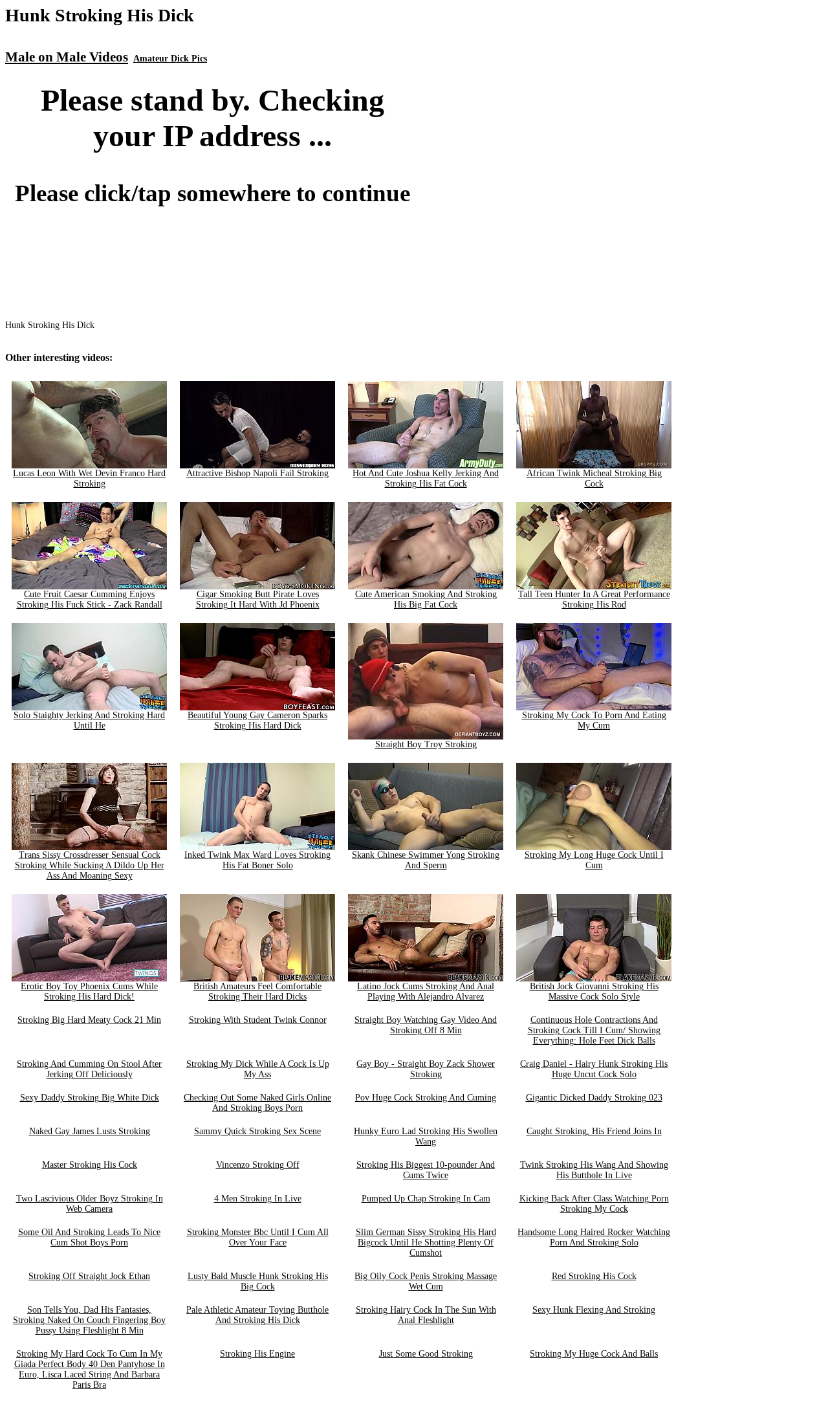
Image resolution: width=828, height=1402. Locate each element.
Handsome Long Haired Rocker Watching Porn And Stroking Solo (594, 1237)
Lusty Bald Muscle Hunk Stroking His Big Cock (258, 1281)
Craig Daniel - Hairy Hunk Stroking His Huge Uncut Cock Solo (594, 1069)
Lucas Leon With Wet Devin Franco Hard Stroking (89, 478)
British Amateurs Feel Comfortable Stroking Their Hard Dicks (257, 991)
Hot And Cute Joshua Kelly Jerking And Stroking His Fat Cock (426, 478)
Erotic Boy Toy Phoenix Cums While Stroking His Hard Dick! (89, 991)
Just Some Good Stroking (426, 1354)
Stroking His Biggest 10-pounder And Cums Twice (425, 1170)
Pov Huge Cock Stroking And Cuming (425, 1097)
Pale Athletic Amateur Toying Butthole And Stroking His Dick (257, 1315)
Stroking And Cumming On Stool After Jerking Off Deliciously (89, 1069)
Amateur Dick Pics (170, 58)
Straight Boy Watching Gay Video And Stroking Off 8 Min (425, 1025)
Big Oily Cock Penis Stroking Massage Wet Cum (425, 1281)
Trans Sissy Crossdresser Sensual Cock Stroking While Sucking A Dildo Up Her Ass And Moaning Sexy (89, 865)
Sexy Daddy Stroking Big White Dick (89, 1097)
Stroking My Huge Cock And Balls (594, 1354)
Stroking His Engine (257, 1354)
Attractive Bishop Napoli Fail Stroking (257, 473)
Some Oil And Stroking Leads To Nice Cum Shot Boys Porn (89, 1237)
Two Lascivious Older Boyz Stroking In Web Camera (89, 1204)
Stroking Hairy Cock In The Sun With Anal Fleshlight (426, 1315)
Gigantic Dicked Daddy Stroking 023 (594, 1097)
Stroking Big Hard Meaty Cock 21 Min (89, 1020)
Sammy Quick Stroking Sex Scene (257, 1131)
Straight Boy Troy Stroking (426, 744)
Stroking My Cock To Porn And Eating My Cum (594, 720)
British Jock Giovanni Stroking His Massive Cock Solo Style (594, 991)
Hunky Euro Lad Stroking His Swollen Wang (425, 1136)
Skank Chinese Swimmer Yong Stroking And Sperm (425, 860)
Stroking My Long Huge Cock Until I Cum (594, 860)
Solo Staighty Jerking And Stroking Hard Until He (89, 720)
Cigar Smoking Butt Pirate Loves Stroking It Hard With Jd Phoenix (258, 599)
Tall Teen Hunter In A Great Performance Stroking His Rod (594, 599)
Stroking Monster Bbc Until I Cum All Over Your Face (258, 1237)
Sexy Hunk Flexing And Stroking (593, 1310)
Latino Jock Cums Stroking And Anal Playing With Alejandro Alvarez (425, 991)
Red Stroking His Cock (594, 1276)
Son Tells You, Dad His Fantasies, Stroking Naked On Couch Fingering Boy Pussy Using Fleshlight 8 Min (89, 1320)
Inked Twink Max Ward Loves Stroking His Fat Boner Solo (257, 860)
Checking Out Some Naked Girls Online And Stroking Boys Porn (257, 1103)
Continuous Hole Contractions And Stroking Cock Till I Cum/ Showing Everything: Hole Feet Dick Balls (594, 1030)
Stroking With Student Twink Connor (258, 1020)
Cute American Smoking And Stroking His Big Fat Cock (426, 599)
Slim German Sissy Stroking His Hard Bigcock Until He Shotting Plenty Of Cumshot (426, 1242)
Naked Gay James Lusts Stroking (89, 1131)
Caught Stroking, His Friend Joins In (594, 1131)
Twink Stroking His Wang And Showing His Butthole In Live (594, 1170)
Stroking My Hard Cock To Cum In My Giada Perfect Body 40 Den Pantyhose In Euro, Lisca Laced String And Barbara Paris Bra (89, 1369)
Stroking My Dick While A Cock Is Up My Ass (257, 1069)
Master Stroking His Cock (89, 1165)
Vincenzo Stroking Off (258, 1165)
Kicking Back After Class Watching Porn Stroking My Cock (594, 1204)
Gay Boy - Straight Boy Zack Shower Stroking (425, 1069)
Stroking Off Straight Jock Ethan (89, 1276)
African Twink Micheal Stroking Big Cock (594, 478)
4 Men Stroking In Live (257, 1198)
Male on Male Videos (66, 57)
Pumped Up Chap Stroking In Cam (426, 1198)
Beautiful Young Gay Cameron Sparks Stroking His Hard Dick (257, 720)
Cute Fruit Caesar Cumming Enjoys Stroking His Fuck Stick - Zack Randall (89, 599)
